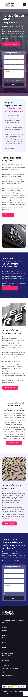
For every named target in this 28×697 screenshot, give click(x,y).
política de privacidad (17, 80)
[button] (24, 4)
